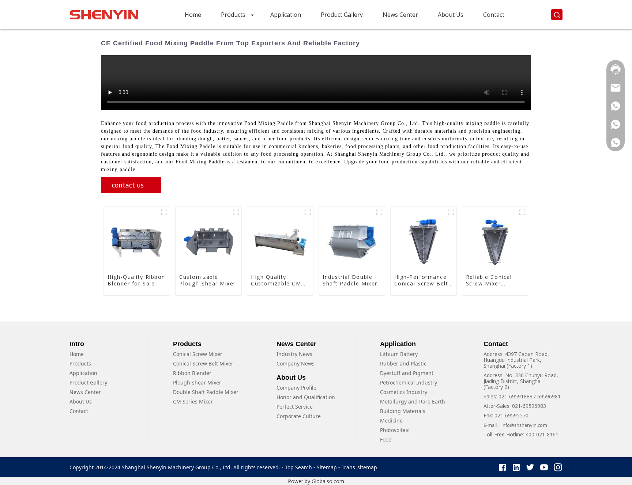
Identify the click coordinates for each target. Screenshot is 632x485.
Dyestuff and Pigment (406, 373)
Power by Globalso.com (316, 481)
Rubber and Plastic (403, 363)
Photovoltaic (395, 430)
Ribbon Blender (192, 373)
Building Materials (402, 411)
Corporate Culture (298, 416)
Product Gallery (88, 382)
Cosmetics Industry (403, 392)
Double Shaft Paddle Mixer (205, 392)
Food (386, 439)
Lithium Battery (399, 354)
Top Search (299, 467)
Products (80, 363)
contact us (128, 185)
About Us (80, 401)
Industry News (294, 354)
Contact (78, 411)
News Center (85, 392)
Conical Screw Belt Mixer (203, 363)
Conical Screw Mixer (197, 354)
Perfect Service (294, 406)
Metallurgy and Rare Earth (412, 401)
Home (76, 354)
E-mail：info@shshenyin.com (515, 425)
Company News (295, 363)
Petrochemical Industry (408, 382)
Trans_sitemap (359, 467)
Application (83, 373)
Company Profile (296, 387)
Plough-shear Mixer (197, 382)
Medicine (391, 420)
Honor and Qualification (305, 397)
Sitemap (327, 467)
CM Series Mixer (193, 401)
